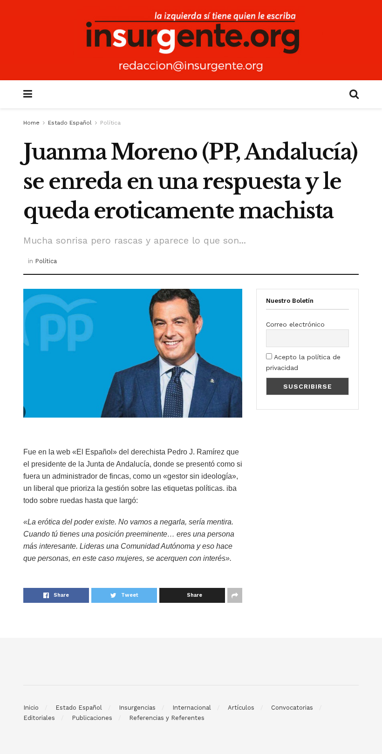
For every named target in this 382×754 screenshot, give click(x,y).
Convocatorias (292, 707)
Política (110, 122)
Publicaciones (92, 717)
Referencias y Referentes (167, 717)
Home (31, 122)
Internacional (191, 707)
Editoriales (39, 717)
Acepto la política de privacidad (303, 362)
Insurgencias (137, 707)
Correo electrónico (295, 324)
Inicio (31, 707)
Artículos (241, 707)
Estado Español (70, 122)
